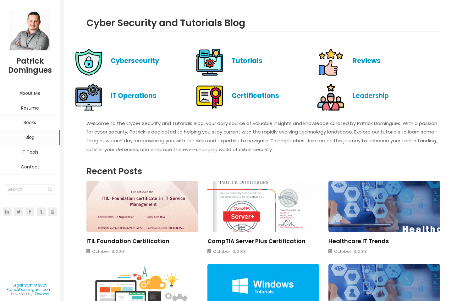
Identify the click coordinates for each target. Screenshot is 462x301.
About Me (30, 93)
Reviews (367, 60)
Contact (30, 167)
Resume (30, 108)
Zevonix (42, 294)
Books (30, 122)
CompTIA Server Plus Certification (256, 241)
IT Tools (30, 152)
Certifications (255, 95)
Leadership (371, 95)
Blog (30, 137)
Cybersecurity (135, 60)
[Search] (50, 189)
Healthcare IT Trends (358, 241)
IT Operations (134, 95)
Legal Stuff (23, 285)
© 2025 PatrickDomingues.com (29, 287)
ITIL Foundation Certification (127, 241)
